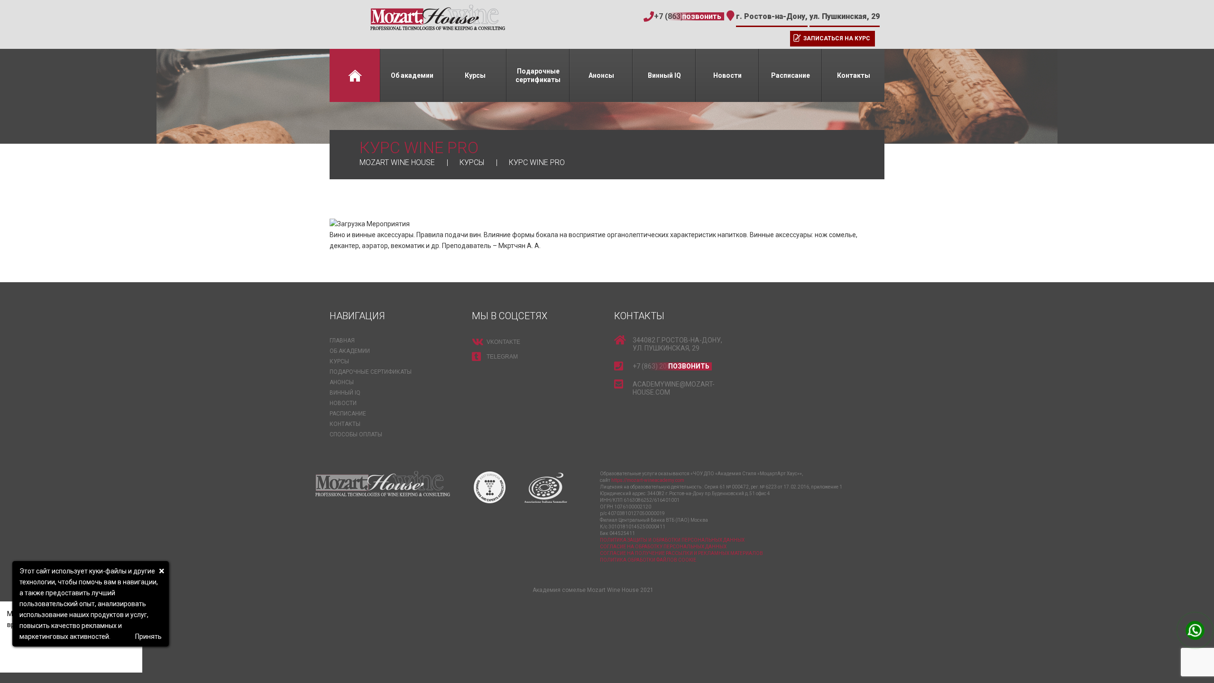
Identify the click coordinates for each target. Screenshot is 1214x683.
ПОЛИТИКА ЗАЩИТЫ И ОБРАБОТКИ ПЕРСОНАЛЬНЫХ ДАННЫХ (672, 540)
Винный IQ (664, 75)
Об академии (412, 75)
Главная (355, 75)
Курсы (475, 75)
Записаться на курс (836, 38)
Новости (727, 75)
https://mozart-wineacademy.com (647, 480)
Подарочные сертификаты (538, 75)
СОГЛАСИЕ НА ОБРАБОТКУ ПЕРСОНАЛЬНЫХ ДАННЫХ (663, 546)
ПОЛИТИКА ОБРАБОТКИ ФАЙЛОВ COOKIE (648, 560)
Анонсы (601, 75)
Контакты (853, 75)
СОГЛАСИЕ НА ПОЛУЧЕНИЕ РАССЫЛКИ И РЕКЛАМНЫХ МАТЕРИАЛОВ (681, 553)
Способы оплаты (356, 434)
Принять (148, 636)
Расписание (790, 75)
